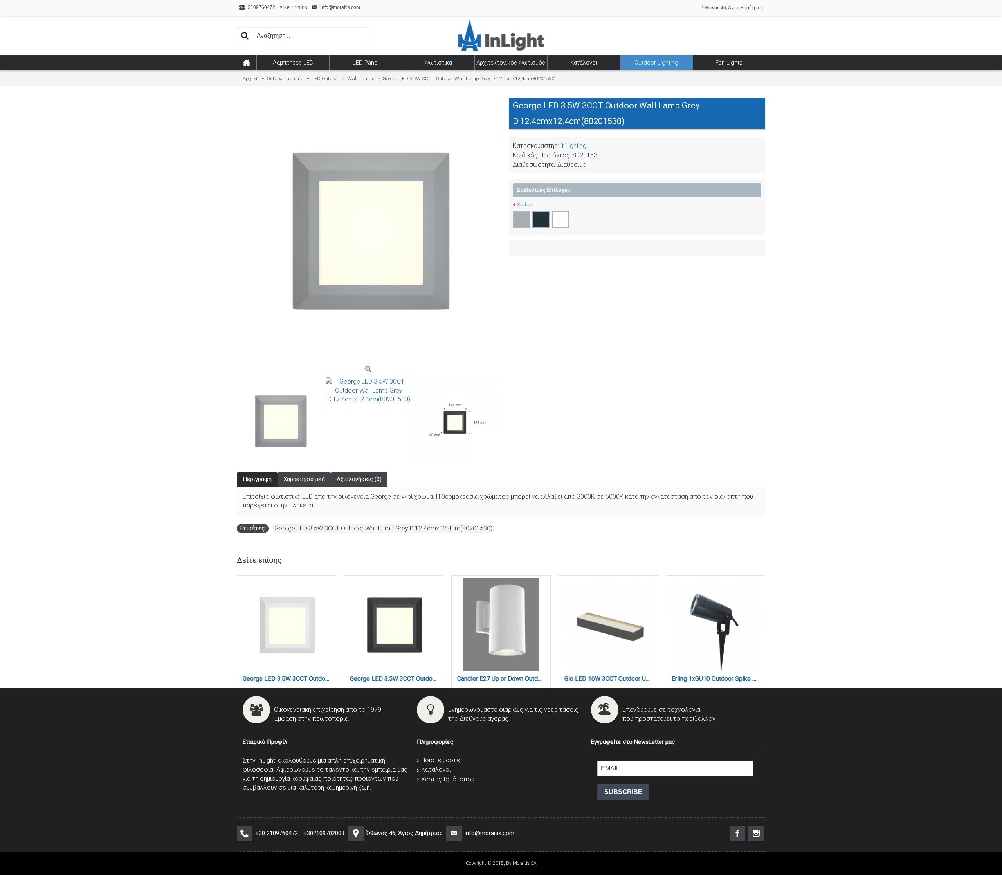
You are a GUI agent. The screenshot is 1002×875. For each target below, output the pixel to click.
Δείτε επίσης (259, 560)
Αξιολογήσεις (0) (359, 479)
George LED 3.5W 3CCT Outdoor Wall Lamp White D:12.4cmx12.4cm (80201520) (288, 678)
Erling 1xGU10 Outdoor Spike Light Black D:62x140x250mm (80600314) (717, 678)
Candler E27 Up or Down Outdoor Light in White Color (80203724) (502, 678)
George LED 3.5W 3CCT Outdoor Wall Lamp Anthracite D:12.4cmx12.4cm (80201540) (395, 678)
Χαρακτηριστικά (304, 479)
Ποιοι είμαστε (440, 760)
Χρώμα (525, 204)
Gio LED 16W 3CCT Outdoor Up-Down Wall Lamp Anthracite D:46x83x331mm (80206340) (609, 678)
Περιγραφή (257, 479)
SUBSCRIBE (623, 791)
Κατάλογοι (436, 769)
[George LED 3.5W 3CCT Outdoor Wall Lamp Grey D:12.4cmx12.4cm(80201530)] (369, 230)
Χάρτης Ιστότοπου (447, 779)
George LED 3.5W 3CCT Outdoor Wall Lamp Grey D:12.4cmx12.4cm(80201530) (383, 528)
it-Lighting (573, 146)
